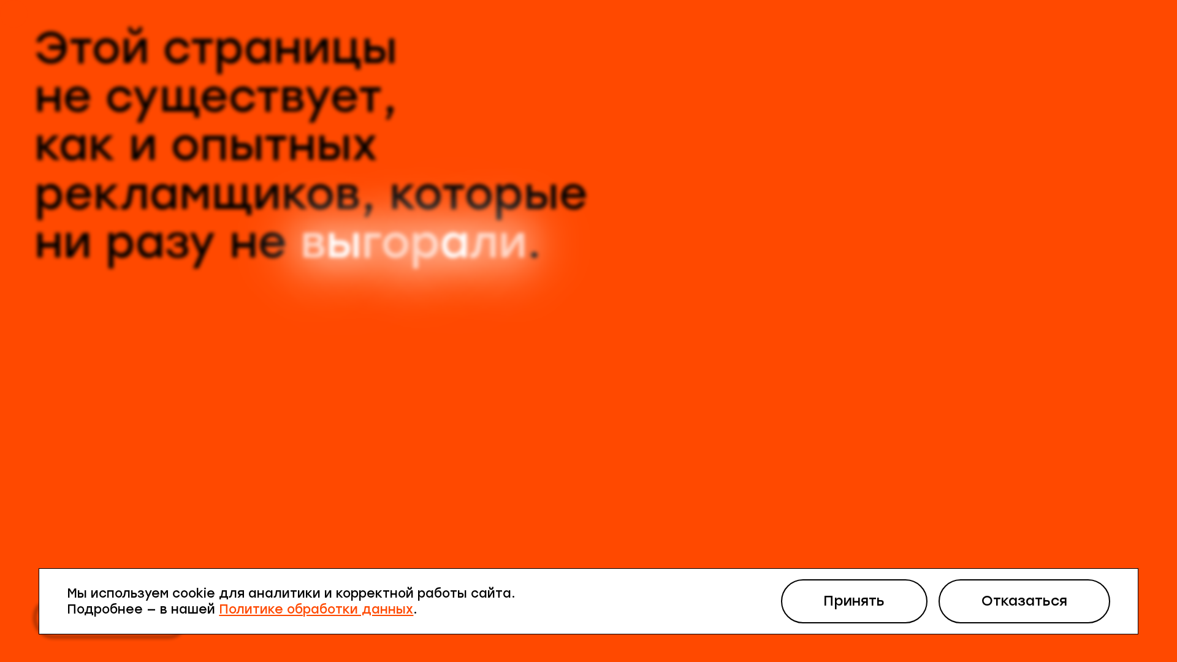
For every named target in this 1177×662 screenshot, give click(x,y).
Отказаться (1024, 601)
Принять (854, 601)
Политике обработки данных (316, 609)
